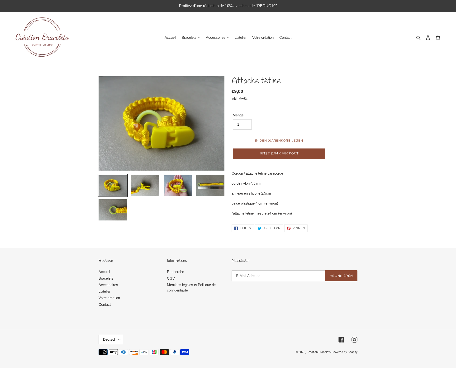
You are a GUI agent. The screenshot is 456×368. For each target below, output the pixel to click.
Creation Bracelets (319, 352)
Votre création (109, 298)
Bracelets (106, 278)
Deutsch (109, 339)
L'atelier (104, 291)
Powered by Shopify (344, 352)
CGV (171, 278)
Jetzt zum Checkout (279, 154)
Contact (105, 304)
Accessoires (108, 285)
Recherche (175, 272)
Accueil (104, 272)
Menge (238, 115)
